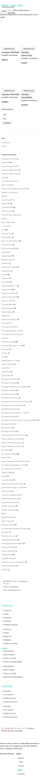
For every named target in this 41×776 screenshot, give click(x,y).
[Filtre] (2, 739)
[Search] (40, 2)
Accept (18, 754)
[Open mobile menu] (2, 2)
